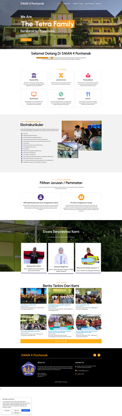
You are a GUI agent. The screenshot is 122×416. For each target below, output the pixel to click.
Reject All (16, 410)
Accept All (25, 410)
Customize (7, 410)
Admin (23, 306)
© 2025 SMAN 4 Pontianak (61, 382)
